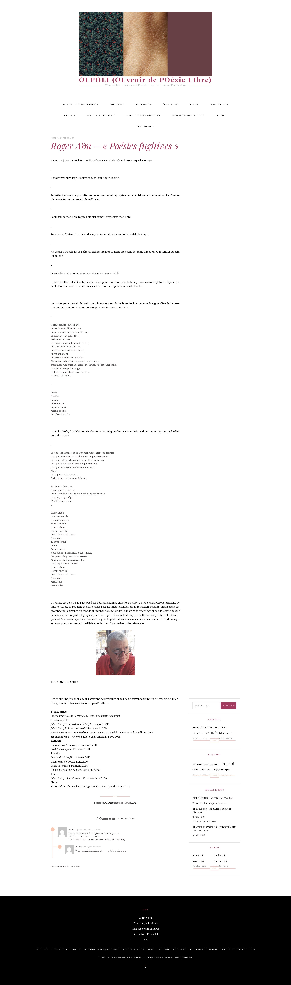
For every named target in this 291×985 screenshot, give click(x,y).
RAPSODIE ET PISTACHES (101, 115)
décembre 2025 (201, 871)
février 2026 (199, 866)
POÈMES (222, 115)
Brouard (227, 763)
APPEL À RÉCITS (219, 104)
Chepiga (216, 769)
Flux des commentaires (145, 928)
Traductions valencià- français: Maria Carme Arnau (214, 828)
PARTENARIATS (145, 126)
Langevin (215, 780)
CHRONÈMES (117, 104)
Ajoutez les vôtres (126, 819)
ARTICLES (69, 115)
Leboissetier (227, 780)
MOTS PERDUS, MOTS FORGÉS (80, 104)
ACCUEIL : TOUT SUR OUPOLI (188, 115)
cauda (210, 769)
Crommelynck (197, 775)
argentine (207, 764)
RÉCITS (194, 104)
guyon (230, 775)
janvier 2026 (221, 866)
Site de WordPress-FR (145, 934)
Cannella (203, 769)
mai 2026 (219, 855)
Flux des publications (145, 923)
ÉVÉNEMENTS (171, 104)
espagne (215, 774)
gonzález (224, 775)
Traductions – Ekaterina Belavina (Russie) (211, 810)
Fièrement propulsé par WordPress (148, 957)
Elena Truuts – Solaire (205, 797)
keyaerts (201, 780)
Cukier (206, 775)
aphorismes (197, 764)
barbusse (215, 764)
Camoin (196, 769)
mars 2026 (220, 860)
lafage (207, 780)
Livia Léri (197, 821)
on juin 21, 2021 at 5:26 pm (90, 847)
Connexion (145, 917)
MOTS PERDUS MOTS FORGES (223, 740)
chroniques (225, 769)
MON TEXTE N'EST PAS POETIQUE (199, 742)
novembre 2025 (223, 871)
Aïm (133, 802)
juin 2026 (197, 855)
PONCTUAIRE (143, 104)
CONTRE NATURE (203, 733)
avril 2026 (198, 860)
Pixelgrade (187, 957)
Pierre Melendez (202, 803)
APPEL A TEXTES (202, 727)
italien (194, 781)
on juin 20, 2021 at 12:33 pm (90, 830)
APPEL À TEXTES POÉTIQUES (143, 115)
